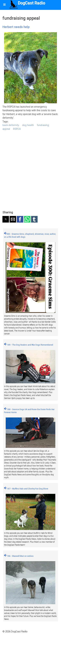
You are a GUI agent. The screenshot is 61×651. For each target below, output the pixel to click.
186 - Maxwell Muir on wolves (20, 556)
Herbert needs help (16, 27)
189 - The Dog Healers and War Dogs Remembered (30, 345)
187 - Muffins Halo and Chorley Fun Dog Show (27, 489)
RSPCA (17, 128)
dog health (28, 125)
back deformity (10, 125)
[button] (5, 219)
